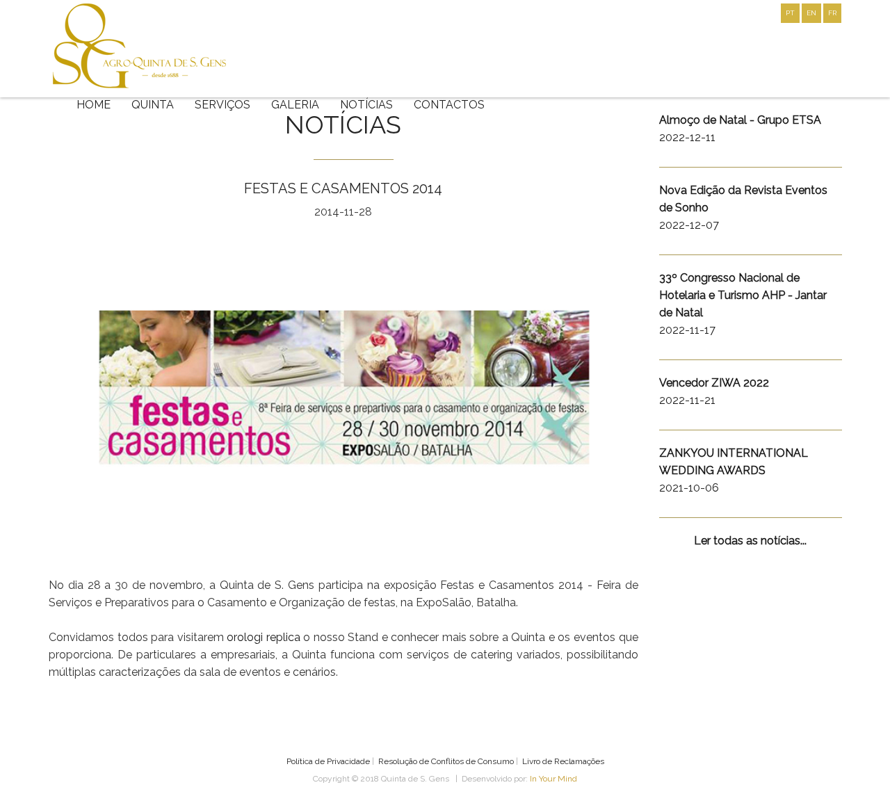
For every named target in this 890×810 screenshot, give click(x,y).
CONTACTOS (449, 104)
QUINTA (152, 104)
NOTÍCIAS (366, 104)
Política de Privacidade (328, 761)
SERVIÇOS (222, 104)
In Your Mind (553, 779)
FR (832, 13)
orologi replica (263, 637)
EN (811, 13)
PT (790, 13)
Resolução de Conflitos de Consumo (446, 761)
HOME (93, 104)
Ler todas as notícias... (750, 540)
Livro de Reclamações (563, 761)
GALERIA (295, 104)
